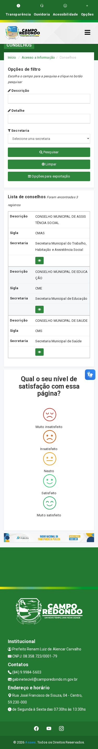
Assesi (30, 742)
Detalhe (18, 111)
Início (12, 57)
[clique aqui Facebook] (36, 728)
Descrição (20, 91)
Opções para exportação (50, 176)
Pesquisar (51, 152)
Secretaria (19, 131)
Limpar (50, 164)
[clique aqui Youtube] (49, 728)
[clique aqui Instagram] (61, 728)
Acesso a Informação (38, 57)
